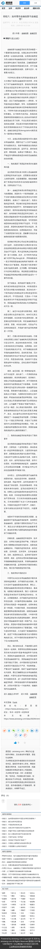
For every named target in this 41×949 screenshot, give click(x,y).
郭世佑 (13, 913)
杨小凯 (23, 927)
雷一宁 (32, 919)
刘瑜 (3, 924)
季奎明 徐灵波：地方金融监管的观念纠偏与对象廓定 (20, 856)
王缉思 (32, 910)
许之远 (4, 927)
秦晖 (3, 893)
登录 (20, 804)
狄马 (3, 916)
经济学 (18, 8)
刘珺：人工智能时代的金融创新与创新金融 (16, 871)
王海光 (32, 907)
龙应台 (32, 893)
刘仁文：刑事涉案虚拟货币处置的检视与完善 (17, 865)
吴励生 (32, 927)
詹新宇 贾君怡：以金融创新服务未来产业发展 (17, 859)
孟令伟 (23, 919)
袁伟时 (13, 916)
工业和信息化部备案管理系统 (20, 946)
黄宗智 (13, 899)
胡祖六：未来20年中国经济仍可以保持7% (16, 828)
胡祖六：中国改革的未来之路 (12, 825)
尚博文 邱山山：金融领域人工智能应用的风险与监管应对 (21, 868)
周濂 (3, 910)
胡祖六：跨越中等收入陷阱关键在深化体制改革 (18, 831)
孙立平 (23, 933)
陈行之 (13, 893)
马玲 (22, 913)
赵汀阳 (23, 904)
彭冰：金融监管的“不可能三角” (12, 884)
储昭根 (23, 924)
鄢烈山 (23, 896)
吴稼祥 (32, 924)
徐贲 (3, 902)
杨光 (31, 933)
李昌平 (4, 907)
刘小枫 (13, 919)
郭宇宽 (13, 902)
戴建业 (32, 904)
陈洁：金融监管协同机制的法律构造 (14, 862)
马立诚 (23, 902)
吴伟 (22, 922)
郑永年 (23, 893)
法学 (10, 8)
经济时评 (25, 712)
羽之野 (4, 933)
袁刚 (13, 927)
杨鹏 (13, 910)
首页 (3, 8)
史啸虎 (23, 916)
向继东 (13, 904)
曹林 (13, 896)
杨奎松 (23, 907)
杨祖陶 (32, 902)
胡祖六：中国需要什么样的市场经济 (14, 846)
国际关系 (36, 8)
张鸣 (13, 907)
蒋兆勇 (13, 922)
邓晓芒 (23, 910)
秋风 (3, 919)
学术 (11, 712)
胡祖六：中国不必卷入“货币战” (12, 837)
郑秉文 (23, 930)
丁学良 (4, 896)
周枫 (3, 922)
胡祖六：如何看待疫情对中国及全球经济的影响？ (19, 818)
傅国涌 (32, 896)
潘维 (13, 930)
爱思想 (7, 3)
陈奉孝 (4, 913)
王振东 (32, 913)
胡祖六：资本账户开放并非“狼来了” (14, 840)
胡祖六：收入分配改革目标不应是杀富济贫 (16, 834)
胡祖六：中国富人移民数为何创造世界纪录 (16, 843)
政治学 (26, 8)
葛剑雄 (13, 924)
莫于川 (32, 930)
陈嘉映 (4, 899)
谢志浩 (13, 933)
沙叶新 (32, 922)
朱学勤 (4, 930)
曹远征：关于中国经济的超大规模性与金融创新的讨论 (20, 874)
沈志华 (4, 904)
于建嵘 (23, 899)
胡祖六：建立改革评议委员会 (12, 822)
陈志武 (32, 899)
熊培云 (32, 916)
